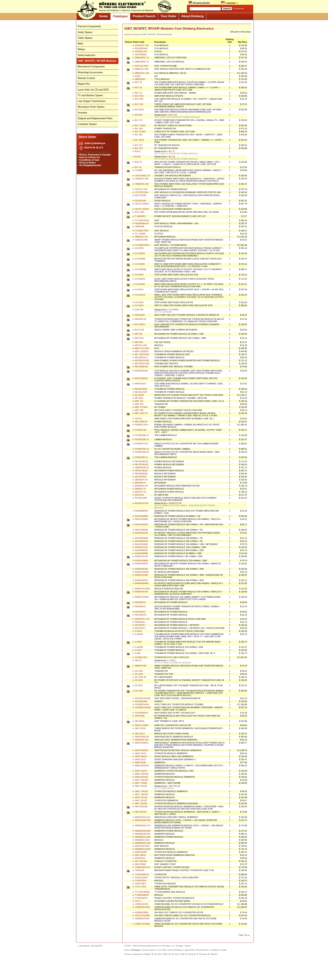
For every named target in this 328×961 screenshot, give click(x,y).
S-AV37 (138, 650)
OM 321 (138, 418)
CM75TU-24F (140, 189)
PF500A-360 (140, 430)
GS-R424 (139, 305)
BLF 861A (139, 140)
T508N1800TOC (142, 867)
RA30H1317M (141, 556)
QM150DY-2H (141, 480)
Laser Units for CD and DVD (93, 89)
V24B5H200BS (141, 912)
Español (214, 954)
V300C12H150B (142, 924)
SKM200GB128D (142, 831)
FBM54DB (139, 226)
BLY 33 (137, 167)
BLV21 (137, 151)
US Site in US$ (178, 954)
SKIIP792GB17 (141, 750)
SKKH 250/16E (141, 774)
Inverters (82, 112)
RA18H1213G (141, 547)
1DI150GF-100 (141, 45)
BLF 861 (138, 134)
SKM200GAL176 (142, 825)
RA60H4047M (141, 591)
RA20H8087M (141, 550)
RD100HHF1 (140, 615)
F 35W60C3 (140, 216)
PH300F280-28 (141, 452)
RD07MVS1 (140, 612)
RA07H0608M (141, 516)
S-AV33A (138, 634)
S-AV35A (138, 647)
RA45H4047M (141, 580)
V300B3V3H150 (141, 918)
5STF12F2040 (141, 66)
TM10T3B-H (140, 883)
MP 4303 (138, 398)
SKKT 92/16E (140, 803)
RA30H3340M (141, 560)
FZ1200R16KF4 (142, 245)
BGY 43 (138, 93)
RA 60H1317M (141, 503)
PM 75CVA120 (141, 464)
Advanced (239, 8)
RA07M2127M (141, 533)
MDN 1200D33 (141, 351)
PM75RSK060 (141, 473)
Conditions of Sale (89, 160)
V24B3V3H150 (141, 904)
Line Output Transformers (92, 101)
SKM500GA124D (142, 843)
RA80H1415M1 (141, 597)
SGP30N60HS (141, 713)
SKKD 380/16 (140, 756)
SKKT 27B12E (141, 791)
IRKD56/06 (139, 315)
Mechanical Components (91, 66)
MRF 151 (138, 401)
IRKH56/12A (140, 319)
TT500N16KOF (141, 895)
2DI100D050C (141, 48)
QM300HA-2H (141, 486)
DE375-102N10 (141, 204)
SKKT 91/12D (140, 797)
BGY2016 (139, 109)
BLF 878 (138, 148)
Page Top (243, 935)
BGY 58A (138, 99)
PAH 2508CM (140, 421)
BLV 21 (171, 151)
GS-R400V (139, 264)
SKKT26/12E (174, 786)
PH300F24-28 (141, 443)
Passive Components (89, 26)
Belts (80, 43)
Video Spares (85, 37)
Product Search (144, 16)
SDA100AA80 (140, 701)
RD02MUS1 (140, 606)
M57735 (138, 334)
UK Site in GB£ (161, 954)
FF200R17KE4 (141, 230)
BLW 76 (138, 162)
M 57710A (139, 330)
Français (203, 954)
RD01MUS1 (140, 602)
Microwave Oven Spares (91, 106)
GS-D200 (139, 248)
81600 (137, 76)
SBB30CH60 (140, 666)
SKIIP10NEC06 (141, 737)
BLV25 (137, 156)
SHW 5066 (139, 716)
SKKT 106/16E (141, 780)
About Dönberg (192, 16)
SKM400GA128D (142, 837)
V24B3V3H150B (142, 907)
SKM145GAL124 (142, 817)
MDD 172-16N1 (141, 348)
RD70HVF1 (139, 628)
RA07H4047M (141, 524)
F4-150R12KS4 (141, 220)
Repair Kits (84, 83)
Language (230, 3)
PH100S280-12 (141, 435)
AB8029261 (139, 79)
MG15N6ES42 (141, 366)
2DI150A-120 (140, 51)
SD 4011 (138, 685)
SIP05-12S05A (141, 725)
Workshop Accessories (90, 72)
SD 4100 (138, 691)
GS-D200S (139, 253)
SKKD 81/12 (140, 759)
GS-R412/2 (139, 295)
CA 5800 (138, 170)
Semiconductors (86, 55)
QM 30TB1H (140, 476)
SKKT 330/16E (141, 794)
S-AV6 (137, 653)
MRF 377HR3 (140, 407)
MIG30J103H (140, 392)
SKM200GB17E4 (142, 834)
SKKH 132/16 (140, 771)
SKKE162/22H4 (141, 765)
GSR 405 (138, 309)
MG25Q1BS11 (141, 371)
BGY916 (138, 115)
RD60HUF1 (140, 622)
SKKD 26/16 (140, 753)
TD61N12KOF (141, 877)
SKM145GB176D (142, 820)
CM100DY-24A (141, 178)
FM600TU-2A (140, 237)
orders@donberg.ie (94, 143)
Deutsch (191, 954)
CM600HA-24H (141, 184)
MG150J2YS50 (141, 360)
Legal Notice (189, 950)
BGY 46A (138, 96)
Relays (81, 49)
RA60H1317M (174, 503)
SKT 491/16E (140, 861)
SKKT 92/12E (140, 800)
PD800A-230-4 (141, 424)
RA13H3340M (141, 544)
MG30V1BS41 (141, 378)
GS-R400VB (140, 269)
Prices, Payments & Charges (95, 154)
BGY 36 (138, 87)
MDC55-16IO (140, 345)
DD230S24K (140, 200)
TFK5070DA (140, 880)
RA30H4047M (141, 563)
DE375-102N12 (141, 209)
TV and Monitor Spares (90, 95)
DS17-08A (139, 212)
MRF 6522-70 (140, 413)
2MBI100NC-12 (141, 57)
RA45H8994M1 (141, 583)
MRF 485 (138, 410)
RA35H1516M (141, 575)
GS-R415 (139, 302)
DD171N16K (140, 195)
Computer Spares (87, 124)
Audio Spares (85, 32)
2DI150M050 (140, 54)
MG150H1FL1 (141, 357)
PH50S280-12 (141, 457)
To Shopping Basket (90, 165)
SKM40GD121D (142, 840)
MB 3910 (138, 342)
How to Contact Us (90, 157)
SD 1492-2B (140, 677)
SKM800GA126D (142, 849)
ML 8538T (139, 395)
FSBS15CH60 (141, 240)
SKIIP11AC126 (141, 740)
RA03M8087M (141, 511)
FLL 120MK (139, 234)
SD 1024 (138, 671)
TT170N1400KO (142, 892)
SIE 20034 (139, 721)
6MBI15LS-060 (141, 69)
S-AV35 (138, 642)
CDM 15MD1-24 (142, 175)
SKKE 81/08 (140, 762)
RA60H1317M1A (142, 588)
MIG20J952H (140, 389)
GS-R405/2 (139, 279)
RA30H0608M (141, 553)
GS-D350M (139, 259)
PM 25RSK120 (141, 461)
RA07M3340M (141, 538)
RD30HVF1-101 (142, 619)
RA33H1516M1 (141, 572)
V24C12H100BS (142, 915)
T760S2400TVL (141, 874)
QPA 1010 (139, 495)
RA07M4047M (141, 541)
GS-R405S (139, 284)
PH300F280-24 (141, 449)
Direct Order (87, 137)
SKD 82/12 (139, 733)
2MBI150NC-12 (141, 62)
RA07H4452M (141, 530)
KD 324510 (139, 324)
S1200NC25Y (140, 657)
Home (103, 16)
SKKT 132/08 (140, 783)
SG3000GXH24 (141, 704)
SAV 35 (137, 660)
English (146, 954)
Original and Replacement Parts (95, 118)
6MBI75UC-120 (141, 73)
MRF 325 (138, 404)
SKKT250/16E (141, 806)
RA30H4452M (141, 569)
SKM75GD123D (142, 846)
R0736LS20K (140, 498)
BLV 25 (171, 156)
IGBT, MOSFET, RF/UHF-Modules (157, 34)
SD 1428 (138, 674)
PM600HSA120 (141, 467)
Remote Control (86, 78)
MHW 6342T (140, 383)
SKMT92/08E (140, 852)
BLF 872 (138, 145)
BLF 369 (138, 128)
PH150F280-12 (141, 439)
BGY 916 (138, 104)
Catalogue (120, 16)
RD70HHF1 (140, 625)
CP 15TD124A (141, 192)
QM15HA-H (140, 483)
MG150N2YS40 (141, 363)
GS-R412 (139, 289)
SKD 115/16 (140, 728)
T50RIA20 (139, 870)
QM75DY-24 (140, 492)
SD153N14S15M (142, 698)
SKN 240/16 (140, 855)
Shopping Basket (201, 3)
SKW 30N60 (140, 864)
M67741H (139, 338)
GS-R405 (139, 275)
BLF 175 (138, 120)
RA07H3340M (141, 519)
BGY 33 (138, 82)
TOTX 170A (140, 886)
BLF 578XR (139, 131)
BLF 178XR (139, 125)
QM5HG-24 (140, 489)
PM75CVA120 (140, 470)
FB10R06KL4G (141, 223)
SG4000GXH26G (142, 707)
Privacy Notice (88, 162)
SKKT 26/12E (140, 786)
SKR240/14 (139, 858)
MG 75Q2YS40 (141, 354)
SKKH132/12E (141, 777)
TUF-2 (137, 901)
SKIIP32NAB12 (141, 743)
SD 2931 (138, 680)
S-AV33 (138, 631)
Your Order (168, 16)
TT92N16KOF (141, 898)
